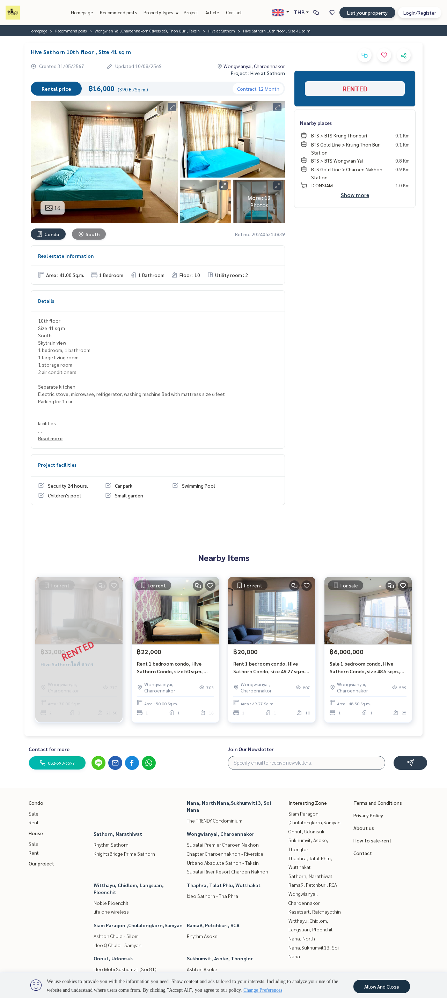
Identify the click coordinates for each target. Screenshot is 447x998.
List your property (367, 12)
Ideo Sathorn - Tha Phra (212, 896)
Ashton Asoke (202, 969)
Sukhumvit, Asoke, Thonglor (220, 958)
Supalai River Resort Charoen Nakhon (227, 871)
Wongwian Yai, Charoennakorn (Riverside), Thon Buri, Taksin (147, 30)
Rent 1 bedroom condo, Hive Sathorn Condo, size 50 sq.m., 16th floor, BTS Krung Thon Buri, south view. (174, 667)
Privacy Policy (368, 815)
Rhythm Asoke (202, 936)
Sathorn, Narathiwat (118, 834)
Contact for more (49, 749)
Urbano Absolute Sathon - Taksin (223, 863)
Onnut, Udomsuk (113, 958)
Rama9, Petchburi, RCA (213, 925)
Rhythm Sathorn (111, 844)
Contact (234, 12)
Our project (41, 863)
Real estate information (66, 256)
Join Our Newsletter (251, 749)
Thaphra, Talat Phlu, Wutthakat (224, 885)
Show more (355, 194)
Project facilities (57, 465)
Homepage (82, 12)
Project (191, 12)
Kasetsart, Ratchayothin (314, 911)
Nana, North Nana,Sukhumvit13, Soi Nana (313, 947)
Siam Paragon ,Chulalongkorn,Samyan (138, 925)
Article (212, 12)
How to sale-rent (372, 840)
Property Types (159, 12)
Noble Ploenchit (111, 903)
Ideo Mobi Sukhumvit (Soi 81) (125, 969)
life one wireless (111, 911)
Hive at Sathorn (221, 30)
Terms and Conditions (377, 803)
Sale (33, 813)
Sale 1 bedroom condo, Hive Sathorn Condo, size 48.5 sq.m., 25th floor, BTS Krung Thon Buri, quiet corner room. (367, 667)
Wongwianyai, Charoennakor (220, 834)
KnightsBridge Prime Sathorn (124, 853)
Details (46, 301)
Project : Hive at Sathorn (258, 73)
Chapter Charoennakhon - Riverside (225, 853)
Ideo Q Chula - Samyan (117, 945)
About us (363, 828)
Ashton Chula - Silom (116, 936)
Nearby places (316, 123)
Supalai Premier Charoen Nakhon (223, 844)
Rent (34, 822)
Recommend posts (118, 12)
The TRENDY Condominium (214, 820)
